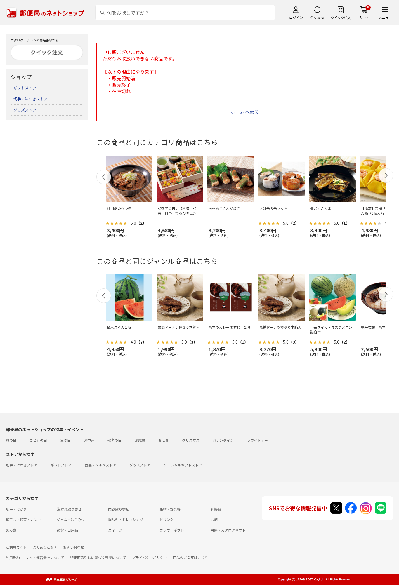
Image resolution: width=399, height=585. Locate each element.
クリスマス (191, 440)
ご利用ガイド (16, 546)
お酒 (214, 519)
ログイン (296, 17)
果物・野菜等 (170, 508)
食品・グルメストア (100, 464)
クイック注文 (341, 17)
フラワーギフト (171, 529)
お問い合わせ (73, 546)
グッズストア (24, 110)
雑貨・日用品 (67, 529)
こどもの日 (38, 440)
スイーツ (115, 529)
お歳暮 (140, 440)
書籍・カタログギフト (228, 529)
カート (364, 17)
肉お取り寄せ (118, 508)
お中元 (89, 440)
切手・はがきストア (30, 99)
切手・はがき (16, 508)
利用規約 (13, 557)
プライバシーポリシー (149, 557)
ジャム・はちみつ (71, 519)
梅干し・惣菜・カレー (23, 519)
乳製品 (216, 508)
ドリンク (166, 519)
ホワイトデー (257, 440)
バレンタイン (223, 440)
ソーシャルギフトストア (183, 464)
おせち (163, 440)
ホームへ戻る (245, 111)
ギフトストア (24, 87)
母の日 (11, 440)
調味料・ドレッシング (125, 519)
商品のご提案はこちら (190, 557)
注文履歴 (317, 17)
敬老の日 (114, 440)
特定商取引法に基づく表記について (98, 557)
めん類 (11, 529)
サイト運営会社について (45, 557)
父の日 (65, 440)
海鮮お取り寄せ (69, 508)
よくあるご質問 (45, 546)
